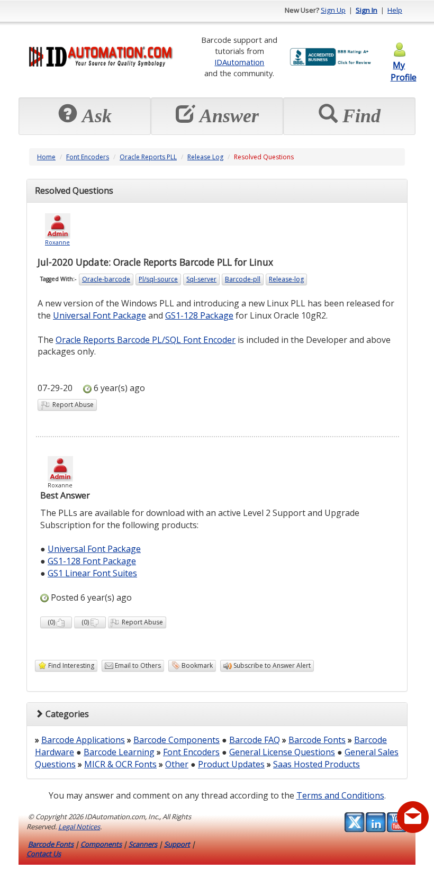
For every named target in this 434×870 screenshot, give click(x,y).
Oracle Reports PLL (148, 156)
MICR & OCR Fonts (120, 764)
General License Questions (282, 752)
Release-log (286, 279)
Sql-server (201, 279)
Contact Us (43, 853)
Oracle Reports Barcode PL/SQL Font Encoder (146, 340)
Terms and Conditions (340, 795)
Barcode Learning (119, 752)
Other (176, 764)
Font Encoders (87, 156)
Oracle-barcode (106, 279)
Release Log (205, 156)
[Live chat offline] (413, 817)
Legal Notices (79, 826)
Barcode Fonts (317, 740)
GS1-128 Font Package (92, 561)
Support (177, 844)
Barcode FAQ (254, 740)
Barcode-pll (242, 279)
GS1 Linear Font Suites (92, 573)
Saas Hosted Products (316, 764)
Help (394, 10)
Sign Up (333, 10)
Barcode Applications (83, 740)
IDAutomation (239, 62)
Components (101, 844)
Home (46, 156)
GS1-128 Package (199, 315)
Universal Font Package (99, 315)
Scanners (143, 844)
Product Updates (231, 764)
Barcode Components (176, 740)
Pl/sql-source (158, 279)
